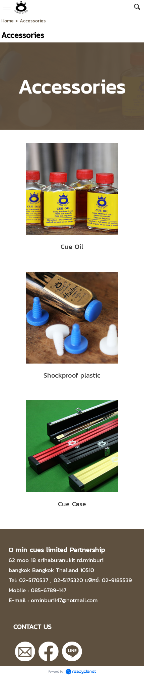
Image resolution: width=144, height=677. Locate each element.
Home (7, 20)
